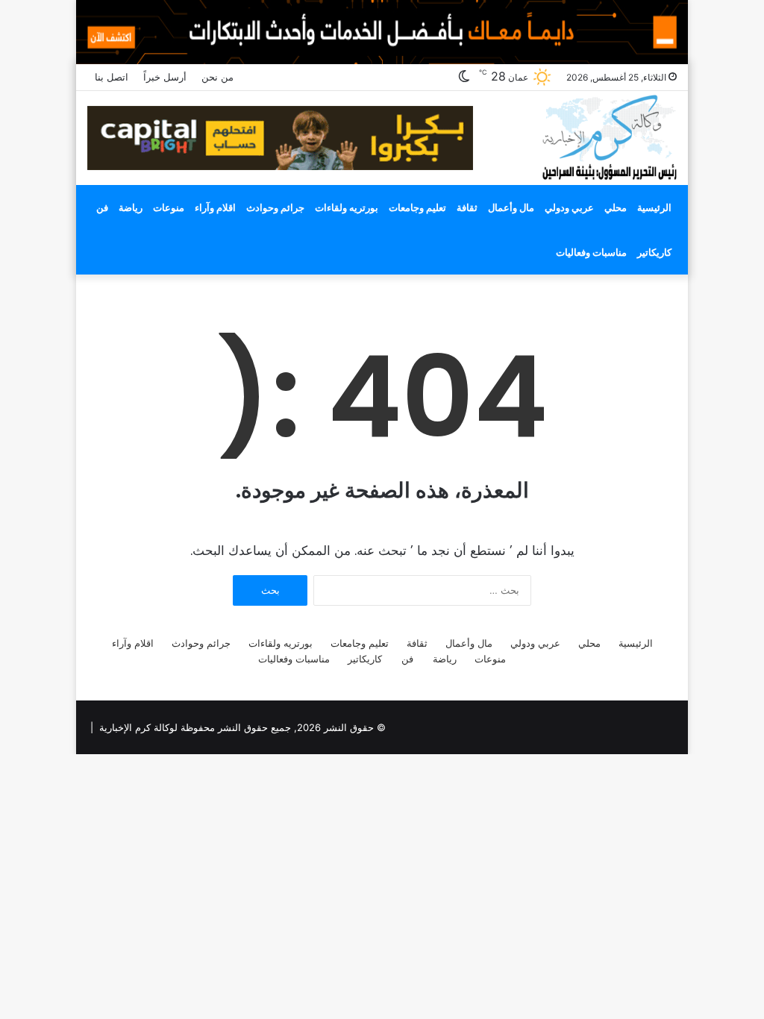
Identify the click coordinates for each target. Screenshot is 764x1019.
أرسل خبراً (165, 77)
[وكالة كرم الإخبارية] (608, 136)
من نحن (217, 77)
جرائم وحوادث (275, 207)
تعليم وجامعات (417, 207)
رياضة (131, 207)
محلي (615, 207)
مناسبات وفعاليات (591, 252)
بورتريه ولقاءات (346, 207)
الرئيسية (654, 207)
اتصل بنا (111, 77)
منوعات (168, 207)
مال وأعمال (511, 207)
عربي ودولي (569, 207)
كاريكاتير (654, 252)
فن (102, 207)
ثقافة (467, 207)
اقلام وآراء (215, 207)
